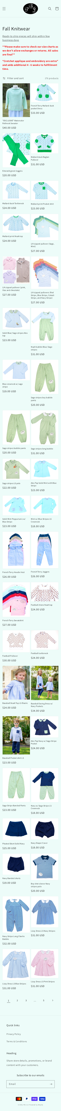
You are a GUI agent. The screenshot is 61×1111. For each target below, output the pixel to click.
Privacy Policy (14, 1034)
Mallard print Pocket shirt (42, 204)
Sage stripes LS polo (11, 483)
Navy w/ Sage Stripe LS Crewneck (41, 807)
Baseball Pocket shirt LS (13, 758)
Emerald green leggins (12, 171)
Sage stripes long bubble (42, 448)
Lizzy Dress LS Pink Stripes (43, 981)
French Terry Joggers (40, 571)
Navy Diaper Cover (39, 843)
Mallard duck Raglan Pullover (40, 158)
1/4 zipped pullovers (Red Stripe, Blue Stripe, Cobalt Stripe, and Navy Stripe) (42, 295)
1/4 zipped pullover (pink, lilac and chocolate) (14, 288)
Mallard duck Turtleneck (13, 203)
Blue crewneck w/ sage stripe (12, 385)
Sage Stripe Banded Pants (14, 805)
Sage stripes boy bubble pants (42, 398)
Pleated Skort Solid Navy (13, 843)
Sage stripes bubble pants (14, 448)
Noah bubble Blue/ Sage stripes (41, 348)
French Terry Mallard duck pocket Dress (42, 107)
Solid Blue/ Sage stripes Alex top (14, 334)
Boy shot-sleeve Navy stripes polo (40, 885)
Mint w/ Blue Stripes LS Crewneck (41, 520)
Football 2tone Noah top (42, 605)
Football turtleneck (39, 653)
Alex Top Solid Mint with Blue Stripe (43, 484)
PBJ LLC (26, 1105)
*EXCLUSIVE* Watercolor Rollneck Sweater (13, 122)
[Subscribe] (50, 1084)
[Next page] (52, 1000)
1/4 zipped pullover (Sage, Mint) (42, 245)
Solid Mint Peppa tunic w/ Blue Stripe (14, 520)
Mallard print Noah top (12, 236)
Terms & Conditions (17, 1041)
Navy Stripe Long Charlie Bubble (13, 937)
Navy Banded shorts (11, 878)
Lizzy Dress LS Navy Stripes (43, 931)
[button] (4, 8)
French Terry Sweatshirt (13, 620)
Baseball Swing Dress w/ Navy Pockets (42, 705)
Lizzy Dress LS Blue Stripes (14, 983)
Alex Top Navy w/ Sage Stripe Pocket (44, 742)
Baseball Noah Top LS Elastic (15, 703)
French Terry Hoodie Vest (13, 572)
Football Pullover (10, 656)
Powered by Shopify (36, 1105)
